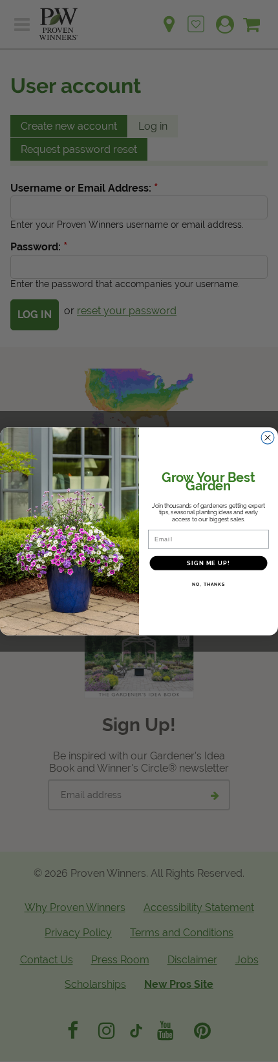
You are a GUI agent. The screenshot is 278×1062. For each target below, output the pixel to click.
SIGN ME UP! (208, 562)
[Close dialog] (268, 437)
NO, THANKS (208, 583)
